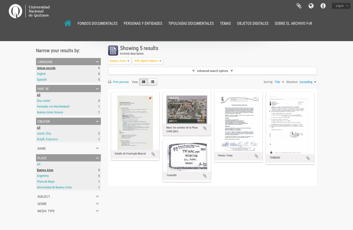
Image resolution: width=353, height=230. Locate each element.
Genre (42, 203)
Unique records (46, 68)
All (38, 95)
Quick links (323, 6)
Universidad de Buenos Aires (54, 187)
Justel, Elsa (44, 133)
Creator (43, 121)
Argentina (43, 176)
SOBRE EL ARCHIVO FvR (293, 23)
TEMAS (225, 23)
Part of (43, 88)
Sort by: (268, 82)
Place (42, 157)
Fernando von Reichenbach (53, 106)
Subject (43, 196)
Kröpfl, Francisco (47, 139)
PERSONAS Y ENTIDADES (143, 23)
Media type (46, 210)
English (41, 74)
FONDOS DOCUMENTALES (97, 23)
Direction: (292, 82)
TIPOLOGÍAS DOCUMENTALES (191, 23)
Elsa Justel (43, 100)
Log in (339, 5)
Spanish (42, 79)
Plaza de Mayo (46, 181)
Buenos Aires (45, 170)
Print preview (120, 82)
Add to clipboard (153, 154)
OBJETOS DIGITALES (252, 23)
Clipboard (299, 6)
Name (41, 148)
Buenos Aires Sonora (50, 112)
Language (311, 6)
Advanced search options (212, 71)
